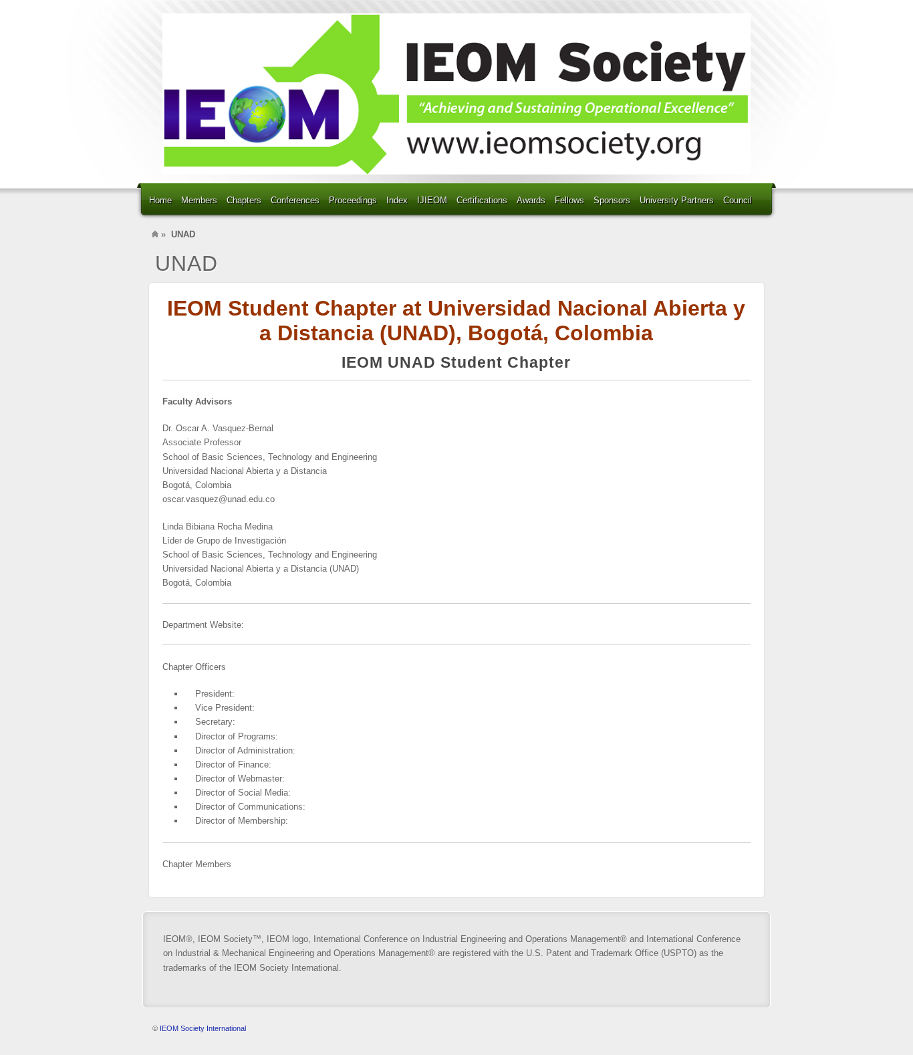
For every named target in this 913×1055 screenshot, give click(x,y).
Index (397, 200)
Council (737, 200)
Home (160, 200)
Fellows (569, 200)
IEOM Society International (203, 1028)
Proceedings (353, 200)
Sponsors (612, 200)
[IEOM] (456, 93)
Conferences (295, 200)
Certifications (481, 200)
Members (199, 200)
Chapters (244, 200)
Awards (531, 200)
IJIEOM (432, 200)
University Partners (677, 200)
